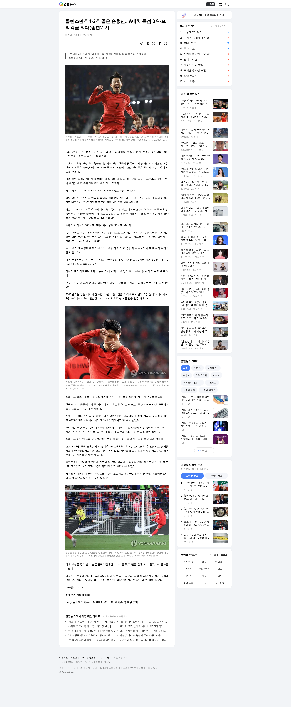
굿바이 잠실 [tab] (189, 389)
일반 (220, 575)
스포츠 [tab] (224, 554)
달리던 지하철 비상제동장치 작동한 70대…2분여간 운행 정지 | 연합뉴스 (143, 630)
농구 (188, 575)
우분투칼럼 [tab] (201, 375)
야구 (188, 568)
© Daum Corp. (66, 672)
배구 (204, 575)
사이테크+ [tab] (212, 368)
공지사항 (104, 657)
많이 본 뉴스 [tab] (192, 475)
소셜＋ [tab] (216, 375)
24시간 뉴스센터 (90, 657)
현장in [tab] (186, 375)
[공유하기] (220, 4)
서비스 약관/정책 (120, 657)
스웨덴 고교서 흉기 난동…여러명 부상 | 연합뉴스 (91, 626)
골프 (220, 568)
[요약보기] (141, 43)
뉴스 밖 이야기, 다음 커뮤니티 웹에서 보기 (209, 15)
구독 (212, 4)
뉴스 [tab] (209, 554)
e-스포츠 (188, 582)
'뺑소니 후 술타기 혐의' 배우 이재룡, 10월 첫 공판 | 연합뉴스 (91, 621)
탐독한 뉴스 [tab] (216, 475)
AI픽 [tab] (185, 368)
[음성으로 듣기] (147, 43)
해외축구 (220, 561)
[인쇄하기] (165, 43)
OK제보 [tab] (197, 368)
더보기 (203, 450)
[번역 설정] (153, 43)
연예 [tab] (216, 554)
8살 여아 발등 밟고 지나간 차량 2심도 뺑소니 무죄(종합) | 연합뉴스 (143, 639)
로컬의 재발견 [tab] (208, 389)
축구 (204, 561)
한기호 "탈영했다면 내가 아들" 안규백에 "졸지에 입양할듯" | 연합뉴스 (143, 626)
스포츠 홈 (188, 561)
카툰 (204, 582)
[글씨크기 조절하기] (159, 43)
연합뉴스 (70, 4)
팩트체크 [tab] (211, 382)
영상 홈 (220, 582)
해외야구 (204, 568)
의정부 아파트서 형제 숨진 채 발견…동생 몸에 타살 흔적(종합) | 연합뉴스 (143, 621)
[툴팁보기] (228, 26)
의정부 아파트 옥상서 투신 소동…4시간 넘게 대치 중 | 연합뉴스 (143, 635)
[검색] (228, 4)
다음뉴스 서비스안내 (69, 657)
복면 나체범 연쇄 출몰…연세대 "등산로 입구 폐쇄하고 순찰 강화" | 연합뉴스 (91, 630)
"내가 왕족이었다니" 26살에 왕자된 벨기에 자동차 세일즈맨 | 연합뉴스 (91, 635)
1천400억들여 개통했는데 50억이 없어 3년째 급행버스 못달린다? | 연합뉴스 (91, 639)
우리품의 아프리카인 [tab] (193, 382)
